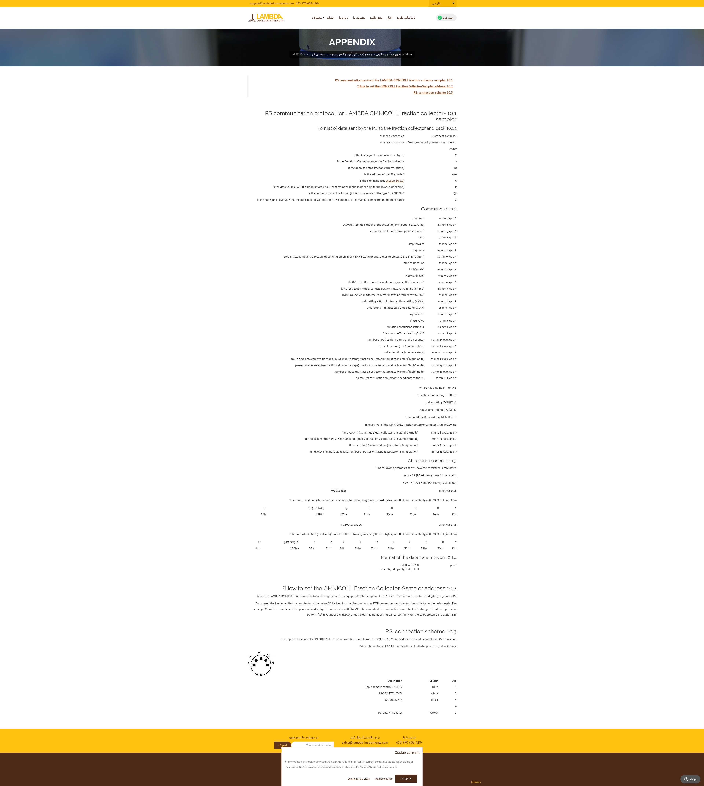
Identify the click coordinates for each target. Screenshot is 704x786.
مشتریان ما (359, 17)
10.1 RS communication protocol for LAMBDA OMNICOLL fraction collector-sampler (394, 80)
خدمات (330, 17)
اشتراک (282, 745)
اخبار (389, 17)
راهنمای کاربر (317, 54)
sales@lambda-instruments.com (365, 742)
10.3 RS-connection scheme (433, 92)
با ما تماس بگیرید (406, 17)
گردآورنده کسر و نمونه (343, 54)
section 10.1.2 (394, 180)
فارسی (436, 3)
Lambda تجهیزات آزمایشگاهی (394, 54)
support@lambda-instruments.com (272, 3)
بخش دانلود (376, 17)
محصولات (316, 17)
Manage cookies (384, 778)
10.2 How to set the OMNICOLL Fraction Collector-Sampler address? (405, 86)
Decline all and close (359, 778)
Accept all (406, 778)
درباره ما (343, 17)
